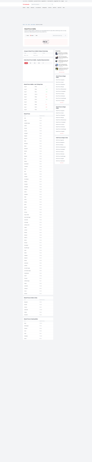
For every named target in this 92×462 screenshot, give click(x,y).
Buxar (25, 323)
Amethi (25, 125)
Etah (25, 171)
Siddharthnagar (26, 280)
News (64, 7)
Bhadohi (25, 156)
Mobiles (24, 7)
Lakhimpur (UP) (26, 224)
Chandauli (26, 166)
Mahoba (25, 232)
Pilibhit (25, 252)
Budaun (25, 161)
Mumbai (25, 304)
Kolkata (25, 312)
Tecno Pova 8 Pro (50, 1)
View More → (62, 102)
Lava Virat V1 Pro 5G (37, 1)
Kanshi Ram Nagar (27, 217)
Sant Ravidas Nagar (27, 270)
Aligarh (25, 120)
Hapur (25, 196)
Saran (25, 330)
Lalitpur (25, 227)
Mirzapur (25, 242)
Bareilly (25, 151)
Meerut (25, 240)
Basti (25, 153)
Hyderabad (26, 309)
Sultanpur (26, 288)
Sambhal (25, 265)
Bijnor (25, 158)
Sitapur (25, 283)
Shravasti (25, 278)
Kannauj (25, 212)
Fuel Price (49, 7)
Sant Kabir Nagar (27, 268)
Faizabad (25, 176)
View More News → (62, 72)
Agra (25, 118)
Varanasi (25, 293)
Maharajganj (26, 325)
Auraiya (25, 130)
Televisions (32, 7)
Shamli (25, 275)
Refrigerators (45, 7)
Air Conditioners (38, 7)
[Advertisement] (62, 4)
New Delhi (26, 314)
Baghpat (25, 135)
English (66, 1)
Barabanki (26, 148)
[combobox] (42, 4)
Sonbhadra (26, 285)
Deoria (25, 168)
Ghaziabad (26, 186)
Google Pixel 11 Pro (57, 1)
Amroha (25, 128)
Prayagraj (25, 255)
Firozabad (26, 184)
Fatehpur (25, 181)
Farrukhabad (26, 179)
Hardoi (25, 199)
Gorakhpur (26, 194)
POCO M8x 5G (30, 1)
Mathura (25, 237)
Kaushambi (26, 219)
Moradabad (26, 245)
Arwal (25, 333)
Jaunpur (25, 207)
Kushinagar (26, 222)
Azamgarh (26, 133)
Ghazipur (25, 189)
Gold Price (54, 7)
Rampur (25, 260)
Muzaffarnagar (26, 247)
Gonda (25, 191)
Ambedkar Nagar (27, 123)
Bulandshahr (26, 163)
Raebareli (25, 257)
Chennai (25, 307)
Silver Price (59, 7)
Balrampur (26, 143)
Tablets (28, 7)
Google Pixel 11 (44, 1)
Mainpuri (25, 235)
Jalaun (25, 204)
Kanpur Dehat (26, 214)
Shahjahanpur (26, 273)
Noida (25, 250)
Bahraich (25, 138)
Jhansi (25, 209)
